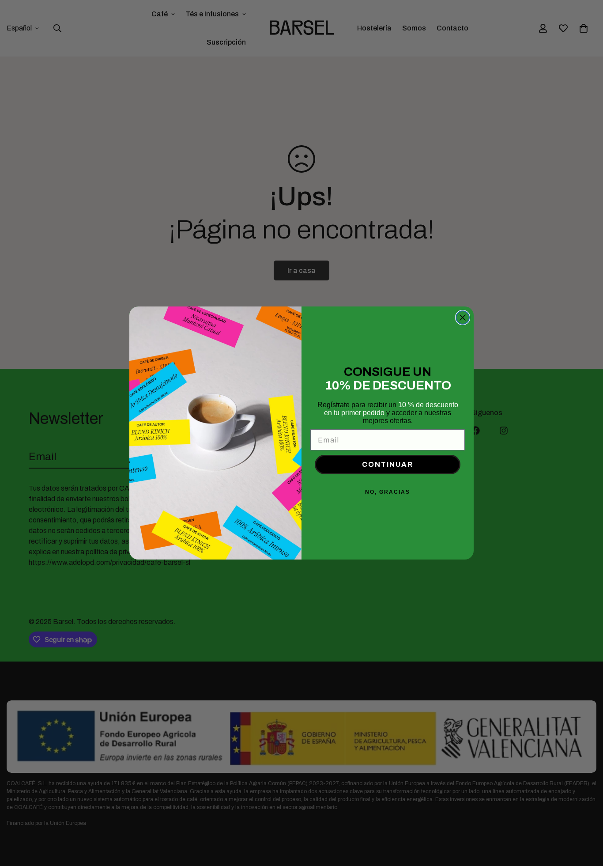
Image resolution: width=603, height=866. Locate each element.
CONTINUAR (387, 464)
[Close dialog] (462, 317)
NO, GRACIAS (387, 492)
